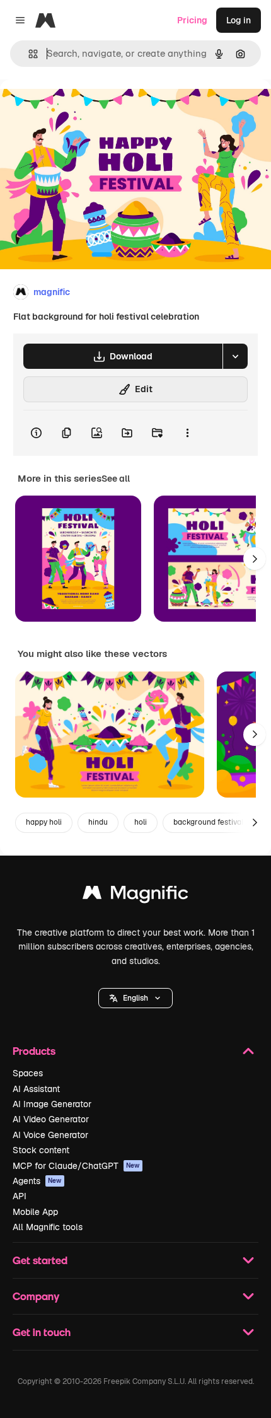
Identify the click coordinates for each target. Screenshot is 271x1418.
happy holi (44, 822)
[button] (135, 998)
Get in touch (42, 1332)
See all (115, 478)
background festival (208, 822)
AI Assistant (36, 1089)
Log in (238, 20)
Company (36, 1296)
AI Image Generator (52, 1104)
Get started (40, 1260)
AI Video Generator (51, 1119)
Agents (37, 1181)
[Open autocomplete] (28, 54)
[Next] (254, 559)
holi (140, 822)
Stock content (41, 1150)
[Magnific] (135, 895)
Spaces (28, 1073)
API (19, 1196)
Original (80, 108)
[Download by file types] (235, 356)
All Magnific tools (48, 1227)
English (135, 998)
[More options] (187, 433)
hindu (98, 822)
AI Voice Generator (50, 1135)
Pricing (192, 20)
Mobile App (35, 1212)
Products (34, 1050)
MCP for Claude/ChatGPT (76, 1165)
